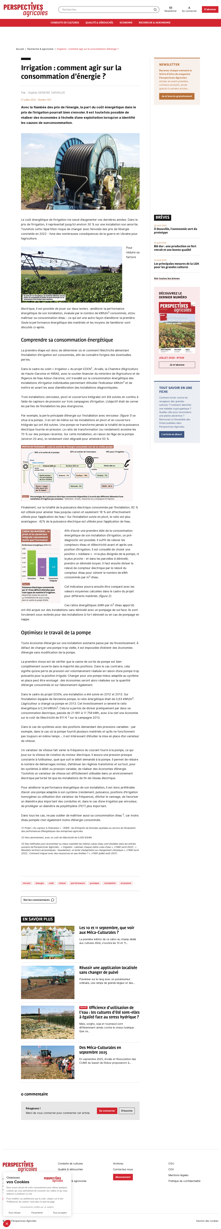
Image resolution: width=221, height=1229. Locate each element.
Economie (64, 1175)
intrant (26, 883)
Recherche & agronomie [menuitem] (154, 23)
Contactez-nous (123, 1169)
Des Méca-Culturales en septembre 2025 (100, 1050)
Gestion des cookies (207, 1221)
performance (78, 883)
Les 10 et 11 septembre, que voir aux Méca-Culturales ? (106, 930)
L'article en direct (171, 434)
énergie (40, 883)
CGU (171, 1163)
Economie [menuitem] (126, 23)
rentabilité (110, 883)
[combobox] (108, 9)
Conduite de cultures (70, 1163)
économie (126, 883)
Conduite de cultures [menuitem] (65, 23)
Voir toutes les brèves (167, 278)
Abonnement (123, 1177)
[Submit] (155, 9)
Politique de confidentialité (184, 1181)
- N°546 (171, 357)
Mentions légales (178, 1175)
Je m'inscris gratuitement (176, 96)
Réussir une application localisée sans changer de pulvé (108, 970)
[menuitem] (170, 9)
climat (62, 883)
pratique (94, 883)
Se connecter (107, 1110)
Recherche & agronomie (72, 1181)
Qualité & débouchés (70, 1169)
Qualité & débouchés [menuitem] (99, 23)
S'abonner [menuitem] (210, 9)
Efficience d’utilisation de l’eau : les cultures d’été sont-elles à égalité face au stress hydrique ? (109, 1012)
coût (51, 883)
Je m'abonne (177, 364)
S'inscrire (127, 1110)
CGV (171, 1169)
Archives (118, 1163)
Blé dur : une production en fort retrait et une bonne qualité (175, 248)
